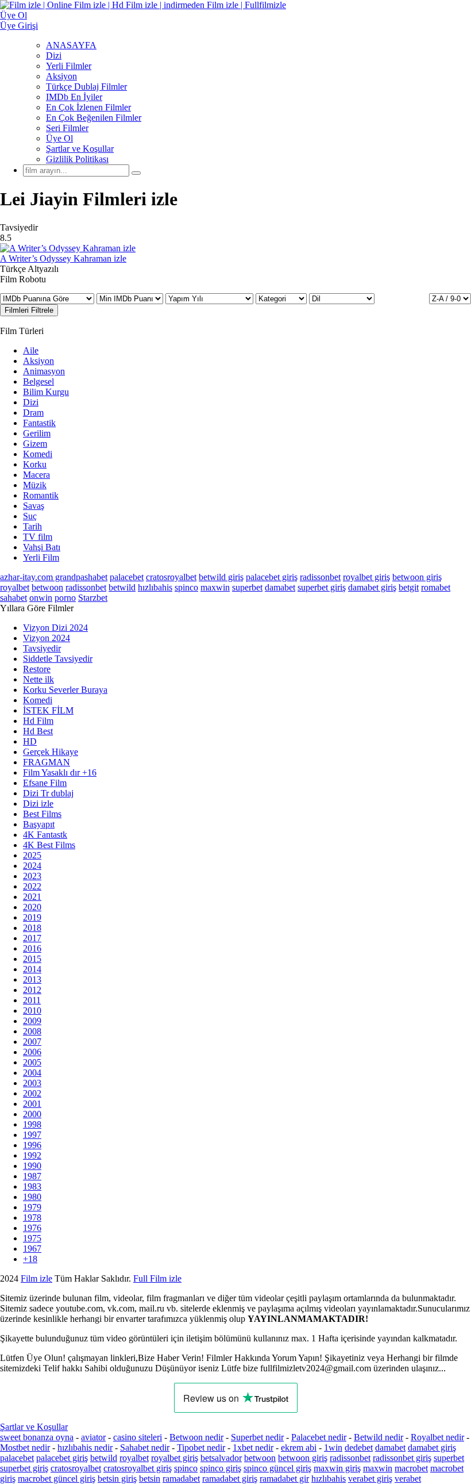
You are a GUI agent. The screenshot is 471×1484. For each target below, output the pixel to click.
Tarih (32, 526)
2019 (32, 917)
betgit (409, 587)
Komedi (37, 454)
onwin (40, 598)
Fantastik (39, 423)
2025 (32, 855)
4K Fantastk (45, 834)
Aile (30, 350)
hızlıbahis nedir (85, 1447)
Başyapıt (39, 824)
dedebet (359, 1447)
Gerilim (37, 433)
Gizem (35, 443)
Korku (35, 464)
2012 (32, 990)
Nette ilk (38, 679)
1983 (32, 1186)
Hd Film (38, 721)
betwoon (47, 587)
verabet (408, 1478)
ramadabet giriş (229, 1478)
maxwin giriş (337, 1468)
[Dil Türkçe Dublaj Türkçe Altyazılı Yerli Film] (342, 298)
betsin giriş (117, 1478)
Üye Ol (59, 138)
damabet (280, 587)
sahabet (13, 598)
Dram (33, 412)
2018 (32, 928)
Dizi (53, 55)
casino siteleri (137, 1437)
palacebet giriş (272, 577)
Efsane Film (45, 783)
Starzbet (92, 598)
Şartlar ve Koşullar (80, 149)
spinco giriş (220, 1468)
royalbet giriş (366, 577)
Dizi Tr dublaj (48, 793)
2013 (32, 979)
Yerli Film (41, 557)
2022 (32, 886)
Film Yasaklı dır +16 (59, 772)
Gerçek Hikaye (50, 752)
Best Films (42, 814)
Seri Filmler (67, 128)
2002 (32, 1093)
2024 (32, 866)
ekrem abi (298, 1447)
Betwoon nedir (196, 1437)
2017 (32, 938)
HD (30, 741)
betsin (149, 1478)
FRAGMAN (46, 762)
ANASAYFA (71, 45)
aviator (93, 1437)
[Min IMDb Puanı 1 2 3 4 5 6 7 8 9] (130, 298)
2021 (32, 897)
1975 (32, 1238)
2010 (32, 1010)
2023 (32, 876)
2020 (32, 907)
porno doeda (84, 1278)
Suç (30, 516)
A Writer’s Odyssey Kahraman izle (63, 258)
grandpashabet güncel (39, 1289)
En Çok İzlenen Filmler (88, 107)
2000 (32, 1114)
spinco (186, 587)
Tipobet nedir (201, 1447)
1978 (32, 1217)
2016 (32, 948)
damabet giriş (372, 587)
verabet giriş (370, 1478)
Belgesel (38, 381)
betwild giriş (221, 577)
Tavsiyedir (42, 648)
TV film (37, 537)
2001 (32, 1104)
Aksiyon (61, 76)
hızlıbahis (155, 587)
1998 (32, 1124)
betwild (122, 587)
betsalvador (221, 1458)
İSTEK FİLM (48, 710)
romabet (435, 587)
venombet (156, 1278)
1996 (32, 1145)
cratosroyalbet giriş (137, 1468)
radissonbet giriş (402, 1458)
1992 (32, 1155)
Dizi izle (38, 803)
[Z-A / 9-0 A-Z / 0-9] (450, 298)
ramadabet (181, 1478)
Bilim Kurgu (46, 392)
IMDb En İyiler (74, 97)
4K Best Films (49, 845)
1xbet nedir (253, 1447)
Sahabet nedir (144, 1447)
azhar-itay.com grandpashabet (53, 577)
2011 (32, 1000)
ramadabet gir (284, 1478)
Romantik (41, 495)
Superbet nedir (257, 1437)
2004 (32, 1072)
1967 (32, 1248)
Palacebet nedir (318, 1437)
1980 (32, 1197)
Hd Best (38, 731)
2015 (32, 959)
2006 (32, 1052)
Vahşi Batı (41, 547)
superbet (247, 587)
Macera (36, 475)
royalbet (14, 587)
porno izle (42, 1278)
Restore (37, 669)
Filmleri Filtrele (29, 310)
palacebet (127, 577)
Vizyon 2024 (46, 638)
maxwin (215, 587)
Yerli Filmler (68, 66)
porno (65, 598)
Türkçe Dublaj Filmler (86, 86)
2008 (32, 1031)
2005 (32, 1062)
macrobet (411, 1468)
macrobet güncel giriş (56, 1478)
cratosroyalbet (171, 577)
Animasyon (44, 371)
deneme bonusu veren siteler (233, 1278)
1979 (32, 1207)
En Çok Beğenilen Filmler (93, 117)
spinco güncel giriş (277, 1468)
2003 (32, 1083)
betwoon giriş (417, 577)
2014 (32, 969)
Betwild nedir (378, 1437)
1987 (32, 1176)
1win (333, 1447)
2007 (32, 1041)
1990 (32, 1166)
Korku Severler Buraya (65, 690)
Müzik (35, 485)
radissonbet (320, 577)
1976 (32, 1228)
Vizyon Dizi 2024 (55, 627)
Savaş (33, 506)
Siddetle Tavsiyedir (57, 659)
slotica (118, 1278)
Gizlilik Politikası (77, 159)
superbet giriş (322, 587)
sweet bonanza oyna (37, 1437)
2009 (32, 1021)
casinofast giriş (430, 1278)
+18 (30, 1259)
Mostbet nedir (25, 1447)
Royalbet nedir (437, 1437)
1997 (32, 1135)
